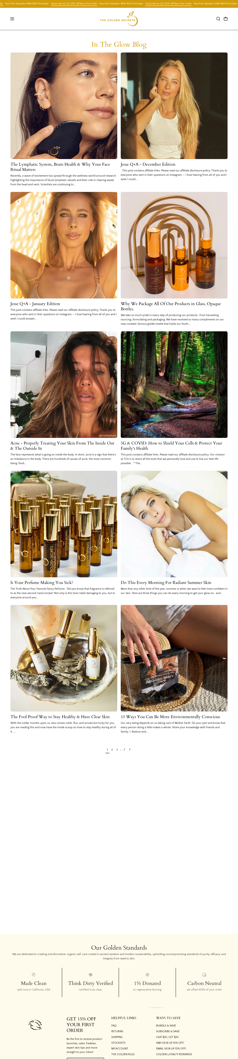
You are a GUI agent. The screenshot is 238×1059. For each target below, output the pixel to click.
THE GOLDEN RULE (123, 1054)
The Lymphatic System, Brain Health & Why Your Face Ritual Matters (60, 166)
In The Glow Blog (119, 44)
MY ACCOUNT (119, 1048)
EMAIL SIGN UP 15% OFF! (171, 1048)
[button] (218, 18)
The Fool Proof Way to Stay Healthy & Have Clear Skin (60, 717)
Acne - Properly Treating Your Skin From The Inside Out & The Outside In (62, 445)
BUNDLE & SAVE (166, 1025)
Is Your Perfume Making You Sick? (41, 582)
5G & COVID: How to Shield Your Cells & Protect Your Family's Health (171, 445)
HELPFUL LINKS (123, 1018)
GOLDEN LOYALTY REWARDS (174, 1054)
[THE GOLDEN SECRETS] (119, 18)
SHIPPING (117, 1037)
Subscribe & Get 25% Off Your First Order (44, 3)
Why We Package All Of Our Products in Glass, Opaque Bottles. (171, 306)
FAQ (113, 1025)
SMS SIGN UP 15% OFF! (170, 1042)
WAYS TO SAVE (168, 1018)
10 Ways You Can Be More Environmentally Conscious (170, 717)
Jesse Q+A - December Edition (148, 164)
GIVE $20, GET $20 (167, 1037)
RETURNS (117, 1031)
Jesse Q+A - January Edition (35, 304)
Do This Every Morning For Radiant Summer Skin (166, 582)
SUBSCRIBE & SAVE (168, 1031)
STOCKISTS (118, 1042)
